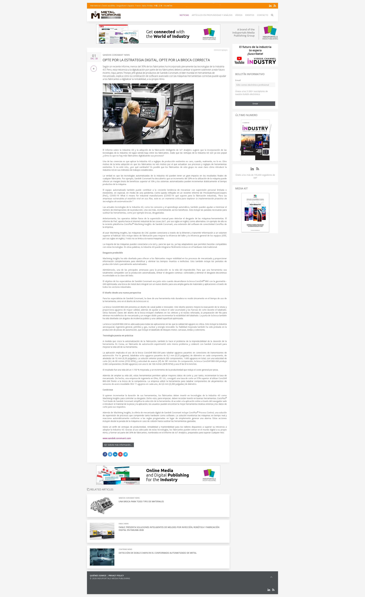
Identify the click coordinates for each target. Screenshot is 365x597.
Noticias (184, 15)
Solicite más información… (119, 444)
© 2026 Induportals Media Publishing (110, 578)
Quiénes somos (98, 575)
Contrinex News (125, 549)
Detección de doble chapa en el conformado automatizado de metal (158, 552)
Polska (150, 5)
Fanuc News (123, 523)
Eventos (249, 15)
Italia (144, 5)
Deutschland (121, 5)
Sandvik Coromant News (116, 55)
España (131, 5)
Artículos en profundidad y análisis (212, 15)
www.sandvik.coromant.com (117, 438)
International (95, 5)
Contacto (262, 15)
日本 (160, 5)
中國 (155, 5)
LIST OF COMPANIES (99, 581)
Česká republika (108, 5)
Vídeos (238, 15)
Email (238, 80)
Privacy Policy (116, 575)
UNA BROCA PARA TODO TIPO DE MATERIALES (141, 501)
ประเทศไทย (168, 5)
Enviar (255, 103)
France (138, 5)
